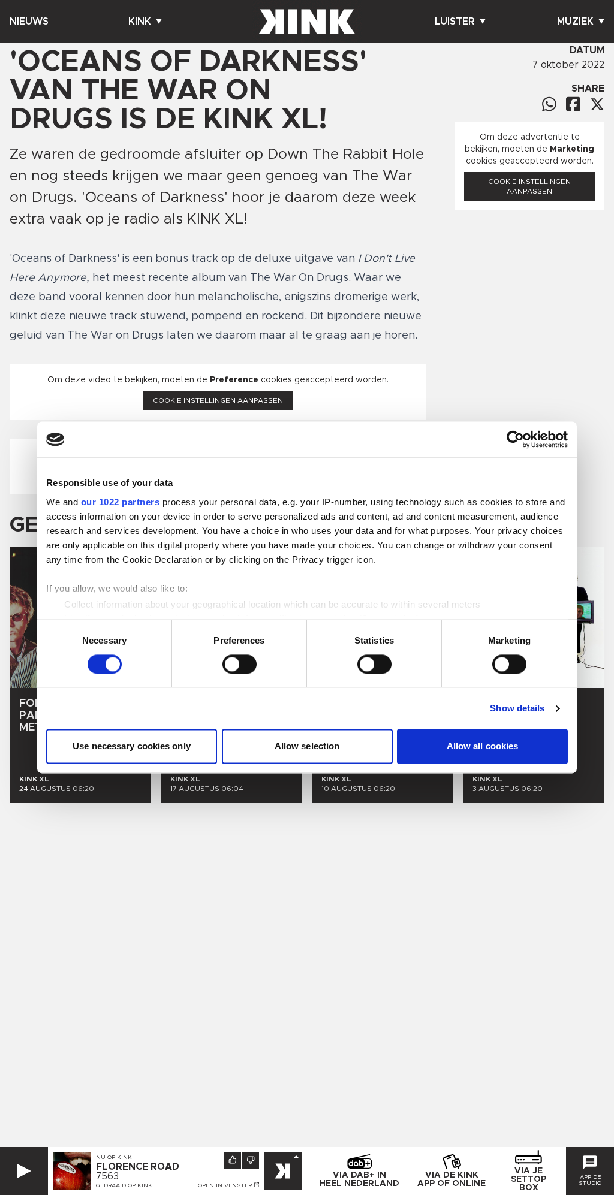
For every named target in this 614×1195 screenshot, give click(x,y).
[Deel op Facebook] (573, 104)
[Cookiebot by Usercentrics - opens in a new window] (515, 439)
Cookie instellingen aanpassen (218, 400)
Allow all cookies (483, 746)
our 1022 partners (120, 502)
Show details (517, 708)
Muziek (575, 21)
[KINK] (283, 1171)
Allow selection (307, 746)
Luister (455, 21)
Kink (139, 21)
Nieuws (29, 21)
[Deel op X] (597, 104)
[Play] (24, 1171)
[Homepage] (307, 21)
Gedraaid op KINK (124, 1185)
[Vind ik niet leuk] (250, 1160)
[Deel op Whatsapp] (549, 104)
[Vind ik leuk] (232, 1160)
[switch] (239, 664)
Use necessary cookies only (132, 746)
